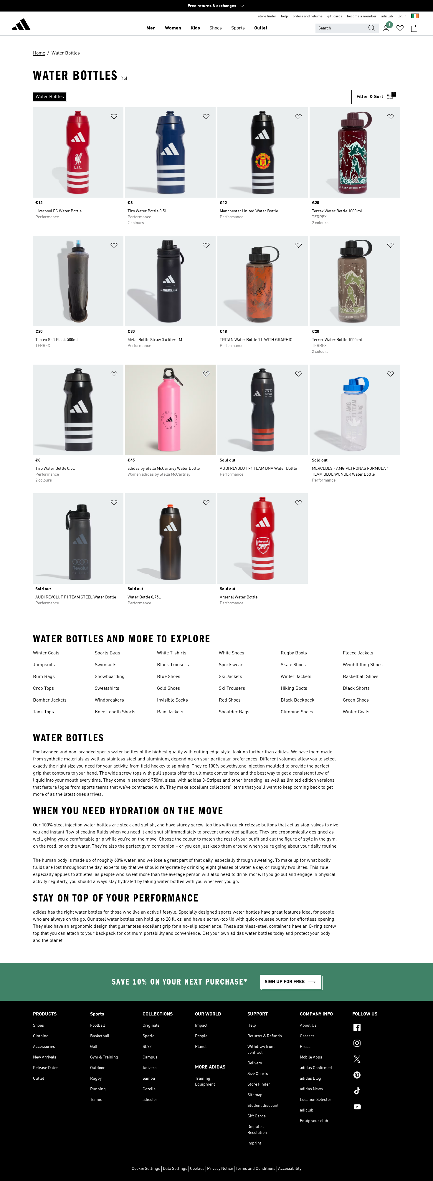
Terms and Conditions (255, 1169)
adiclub (387, 16)
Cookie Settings (146, 1169)
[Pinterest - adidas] (376, 1076)
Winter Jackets (296, 676)
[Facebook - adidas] (376, 1028)
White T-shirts (171, 653)
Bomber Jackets (50, 700)
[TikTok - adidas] (376, 1092)
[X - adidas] (376, 1060)
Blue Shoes (168, 676)
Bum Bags (44, 676)
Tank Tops (43, 712)
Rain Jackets (170, 712)
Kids (195, 28)
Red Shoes (230, 700)
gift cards (334, 16)
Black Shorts (356, 688)
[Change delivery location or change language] (415, 16)
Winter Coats (46, 653)
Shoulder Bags (234, 712)
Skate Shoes (293, 665)
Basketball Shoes (361, 676)
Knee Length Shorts (115, 712)
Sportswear (231, 665)
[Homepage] (21, 25)
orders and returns (308, 16)
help (284, 16)
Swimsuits (105, 665)
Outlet (260, 28)
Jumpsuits (44, 665)
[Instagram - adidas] (376, 1044)
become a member (361, 16)
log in (402, 16)
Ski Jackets (230, 676)
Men (151, 28)
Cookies (197, 1169)
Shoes (215, 28)
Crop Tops (43, 688)
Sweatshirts (107, 688)
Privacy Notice (220, 1169)
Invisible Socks (172, 700)
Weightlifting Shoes (363, 665)
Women (173, 28)
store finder (267, 16)
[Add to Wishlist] (114, 117)
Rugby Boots (294, 653)
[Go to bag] (414, 28)
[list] (192, 97)
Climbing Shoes (297, 712)
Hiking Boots (294, 688)
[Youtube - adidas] (376, 1108)
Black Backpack (298, 700)
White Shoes (231, 653)
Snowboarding (110, 676)
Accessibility (289, 1169)
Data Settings (175, 1169)
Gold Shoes (168, 688)
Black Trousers (173, 665)
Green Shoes (356, 700)
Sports (238, 28)
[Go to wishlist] (400, 28)
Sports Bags (107, 653)
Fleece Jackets (358, 653)
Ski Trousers (232, 688)
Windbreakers (109, 700)
